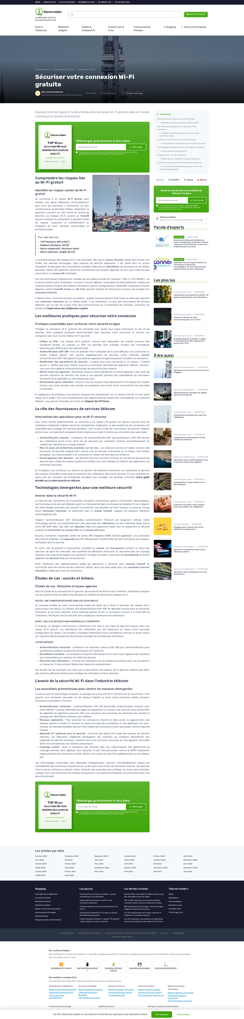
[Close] (173, 488)
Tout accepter (162, 1014)
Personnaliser (183, 1014)
